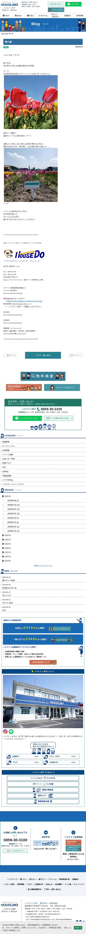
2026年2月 (12, 527)
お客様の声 (39, 884)
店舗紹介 (67, 16)
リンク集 (67, 884)
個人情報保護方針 (34, 889)
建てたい (30, 16)
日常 (4, 467)
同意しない (68, 928)
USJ (4, 610)
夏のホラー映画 (8, 580)
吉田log (5, 471)
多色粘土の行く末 (9, 588)
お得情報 (5, 450)
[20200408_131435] (30, 102)
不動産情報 (6, 476)
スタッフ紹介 (10, 884)
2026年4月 (12, 518)
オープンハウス (8, 446)
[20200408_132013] (30, 175)
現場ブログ (6, 463)
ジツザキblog (7, 480)
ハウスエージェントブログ (13, 484)
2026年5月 (12, 514)
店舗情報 (5, 442)
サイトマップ (79, 884)
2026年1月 (12, 531)
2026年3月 (12, 522)
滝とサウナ (6, 595)
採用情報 (79, 16)
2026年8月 (12, 501)
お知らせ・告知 (8, 459)
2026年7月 (12, 505)
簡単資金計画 (64, 879)
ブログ (29, 884)
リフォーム (43, 16)
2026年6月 (12, 509)
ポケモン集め (7, 603)
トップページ (12, 879)
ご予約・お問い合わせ (52, 889)
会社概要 (58, 884)
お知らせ (49, 884)
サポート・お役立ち (55, 15)
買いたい (6, 16)
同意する (78, 928)
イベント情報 (7, 454)
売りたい (18, 16)
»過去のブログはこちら (43, 566)
